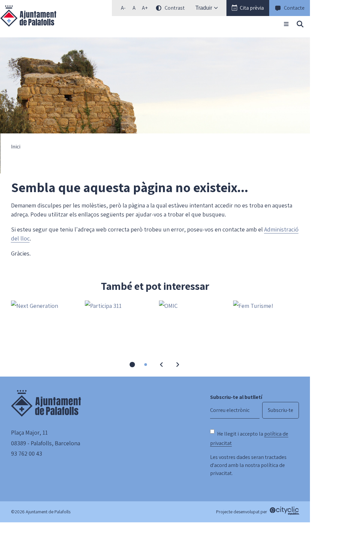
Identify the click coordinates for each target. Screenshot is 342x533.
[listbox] (152, 8)
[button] (247, 8)
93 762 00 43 (26, 453)
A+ (146, 9)
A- (125, 9)
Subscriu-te (280, 410)
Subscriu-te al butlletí (236, 397)
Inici (15, 146)
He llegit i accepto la (249, 438)
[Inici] (28, 16)
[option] (134, 8)
